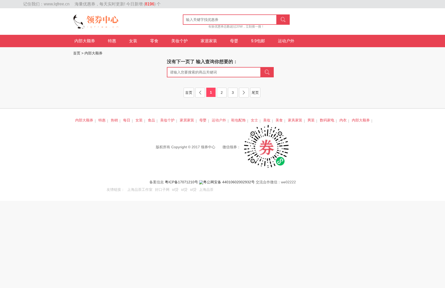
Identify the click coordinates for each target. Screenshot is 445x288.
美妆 (266, 120)
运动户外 (286, 41)
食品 (151, 120)
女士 (254, 120)
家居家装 (209, 41)
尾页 (255, 92)
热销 (114, 120)
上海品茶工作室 (139, 189)
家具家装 (295, 120)
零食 (154, 41)
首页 (76, 53)
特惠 (112, 41)
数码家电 (327, 120)
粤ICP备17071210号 (181, 182)
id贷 (175, 189)
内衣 (343, 120)
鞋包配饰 (238, 120)
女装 (133, 41)
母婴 (234, 41)
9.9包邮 (258, 41)
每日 (126, 120)
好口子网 (162, 189)
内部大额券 (84, 41)
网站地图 (15, 4)
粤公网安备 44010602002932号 (229, 182)
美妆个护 (179, 41)
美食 (279, 120)
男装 (311, 120)
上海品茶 (206, 189)
